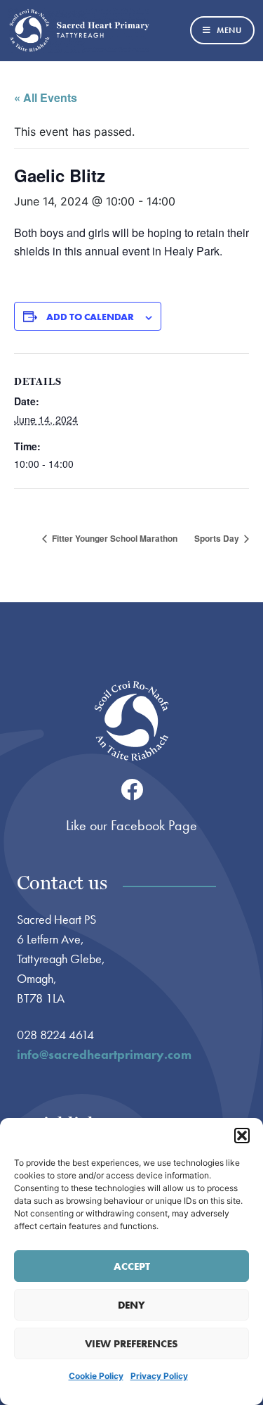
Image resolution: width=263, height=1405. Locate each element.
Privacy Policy (159, 1376)
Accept (132, 1266)
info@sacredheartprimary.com (104, 1054)
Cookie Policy (96, 1376)
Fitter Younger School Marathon (113, 538)
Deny (131, 1305)
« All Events (45, 97)
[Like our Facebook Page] (132, 789)
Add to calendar (90, 316)
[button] (242, 1136)
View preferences (131, 1344)
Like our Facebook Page (131, 825)
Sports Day (217, 538)
